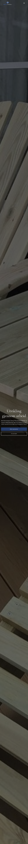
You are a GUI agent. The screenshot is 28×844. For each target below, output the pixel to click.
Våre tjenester (14, 429)
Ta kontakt (14, 433)
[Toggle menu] (24, 3)
